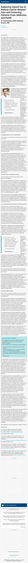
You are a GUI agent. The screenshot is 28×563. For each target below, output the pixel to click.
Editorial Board (7, 559)
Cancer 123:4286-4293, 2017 (19, 455)
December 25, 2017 (4, 27)
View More (23, 527)
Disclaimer (15, 560)
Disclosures (17, 559)
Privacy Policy (9, 560)
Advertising (12, 559)
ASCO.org (19, 560)
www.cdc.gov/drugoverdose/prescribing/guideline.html (13, 440)
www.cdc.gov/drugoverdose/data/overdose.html (12, 432)
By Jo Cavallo (3, 26)
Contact (22, 559)
